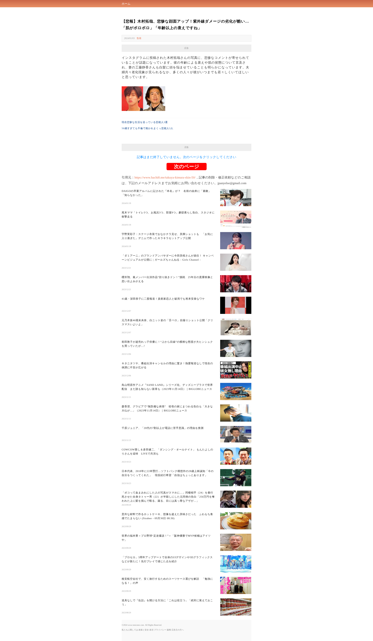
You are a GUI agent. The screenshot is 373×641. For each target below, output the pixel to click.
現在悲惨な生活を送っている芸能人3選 (145, 122)
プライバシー (160, 630)
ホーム (126, 3)
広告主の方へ (177, 630)
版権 (169, 630)
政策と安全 (144, 630)
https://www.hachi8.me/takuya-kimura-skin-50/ (165, 177)
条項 (151, 630)
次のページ (186, 166)
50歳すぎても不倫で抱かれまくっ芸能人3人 (147, 128)
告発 (139, 38)
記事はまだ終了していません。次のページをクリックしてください (186, 157)
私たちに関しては (130, 630)
